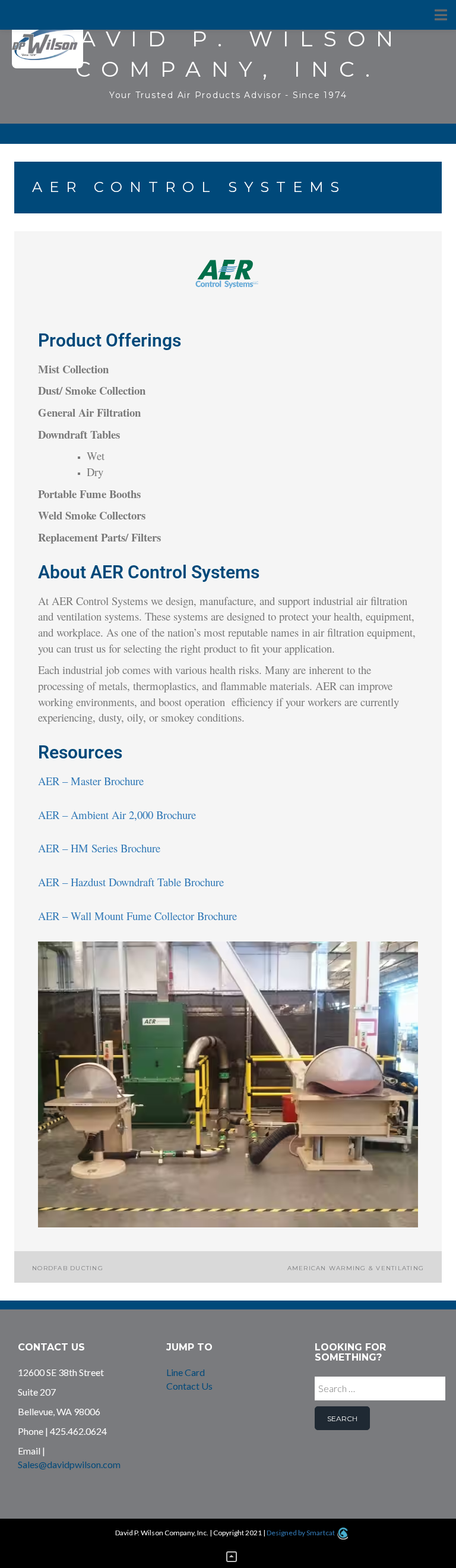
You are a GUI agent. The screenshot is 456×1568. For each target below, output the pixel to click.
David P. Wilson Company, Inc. (228, 54)
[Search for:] (380, 1391)
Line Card (185, 1372)
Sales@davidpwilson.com (69, 1464)
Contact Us (189, 1385)
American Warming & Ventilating (356, 1268)
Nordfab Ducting (67, 1268)
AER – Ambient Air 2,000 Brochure (117, 814)
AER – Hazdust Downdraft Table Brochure (131, 881)
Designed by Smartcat (301, 1532)
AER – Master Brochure (91, 780)
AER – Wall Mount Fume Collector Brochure (137, 915)
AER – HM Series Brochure (99, 847)
